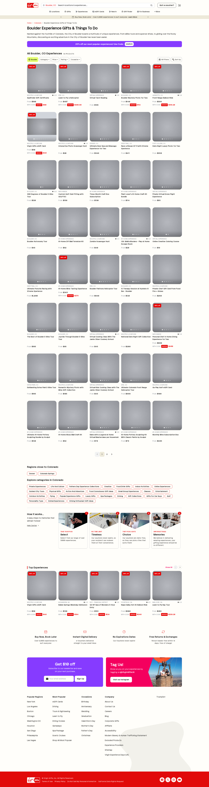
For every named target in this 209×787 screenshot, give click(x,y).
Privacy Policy (60, 781)
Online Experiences (162, 486)
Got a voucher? (167, 5)
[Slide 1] (38, 90)
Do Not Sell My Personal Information (81, 781)
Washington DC (34, 721)
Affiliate (108, 726)
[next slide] (53, 78)
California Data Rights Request (111, 781)
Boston (30, 711)
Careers (108, 711)
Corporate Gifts (112, 721)
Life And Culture (57, 486)
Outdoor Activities (37, 496)
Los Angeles (32, 706)
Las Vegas (31, 740)
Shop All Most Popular (62, 740)
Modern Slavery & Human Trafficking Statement (126, 735)
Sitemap (108, 750)
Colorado (37, 23)
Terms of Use (47, 781)
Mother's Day (87, 726)
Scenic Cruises (58, 735)
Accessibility (110, 731)
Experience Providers (114, 745)
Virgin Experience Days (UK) (117, 755)
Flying (52, 496)
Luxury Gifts (90, 496)
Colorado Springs (47, 473)
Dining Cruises (58, 721)
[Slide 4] (44, 90)
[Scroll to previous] (176, 567)
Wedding (85, 711)
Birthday (85, 702)
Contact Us (110, 706)
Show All (168, 567)
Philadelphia (32, 735)
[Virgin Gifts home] (32, 5)
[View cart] (179, 5)
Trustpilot (161, 697)
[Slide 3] (42, 90)
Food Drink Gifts (123, 486)
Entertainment (162, 491)
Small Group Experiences (128, 491)
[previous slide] (30, 78)
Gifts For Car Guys (154, 496)
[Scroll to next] (180, 567)
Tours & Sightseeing (61, 711)
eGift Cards (57, 702)
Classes (147, 491)
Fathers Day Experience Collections (84, 486)
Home (29, 23)
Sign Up (80, 679)
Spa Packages (106, 496)
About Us (109, 702)
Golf (169, 496)
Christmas (85, 735)
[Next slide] (148, 17)
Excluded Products (113, 740)
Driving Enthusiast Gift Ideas (81, 501)
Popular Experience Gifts (70, 496)
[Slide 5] (108, 234)
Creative (107, 486)
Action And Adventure (75, 491)
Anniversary (86, 706)
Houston (31, 726)
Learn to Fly (57, 716)
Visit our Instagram (121, 680)
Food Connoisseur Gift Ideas (101, 491)
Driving (120, 496)
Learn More (137, 17)
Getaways (57, 726)
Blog (107, 716)
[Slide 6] (109, 281)
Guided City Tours (36, 491)
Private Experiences (37, 486)
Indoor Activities (142, 486)
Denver (32, 473)
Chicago (30, 716)
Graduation (86, 716)
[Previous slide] (61, 17)
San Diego (31, 731)
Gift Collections (134, 496)
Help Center (32, 525)
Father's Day (87, 731)
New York (31, 702)
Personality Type (36, 501)
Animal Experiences (56, 501)
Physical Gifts (55, 491)
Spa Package (58, 731)
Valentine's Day (88, 721)
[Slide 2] (40, 90)
